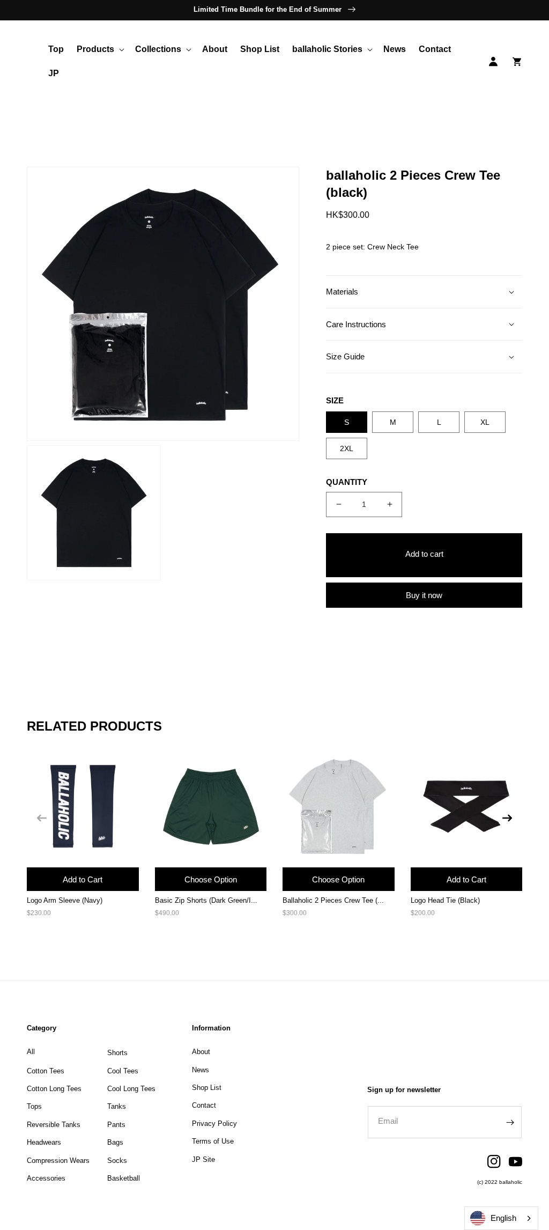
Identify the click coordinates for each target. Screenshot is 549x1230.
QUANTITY (346, 482)
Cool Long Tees (131, 1089)
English (503, 1217)
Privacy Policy (214, 1123)
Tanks (116, 1106)
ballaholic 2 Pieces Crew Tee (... (333, 900)
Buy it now (424, 595)
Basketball (123, 1178)
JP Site (203, 1159)
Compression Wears (58, 1161)
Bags (115, 1142)
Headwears (44, 1142)
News (200, 1070)
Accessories (46, 1178)
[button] (99, 50)
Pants (116, 1125)
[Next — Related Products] (507, 818)
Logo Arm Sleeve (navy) (64, 900)
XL (484, 422)
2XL (346, 448)
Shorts (117, 1053)
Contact (204, 1105)
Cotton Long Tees (54, 1089)
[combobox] (501, 1218)
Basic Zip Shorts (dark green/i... (206, 900)
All (31, 1052)
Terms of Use (213, 1141)
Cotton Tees (45, 1071)
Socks (117, 1161)
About (201, 1052)
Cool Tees (122, 1071)
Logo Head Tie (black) (445, 900)
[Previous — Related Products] (41, 818)
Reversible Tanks (53, 1125)
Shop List (206, 1088)
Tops (34, 1106)
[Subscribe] (510, 1122)
